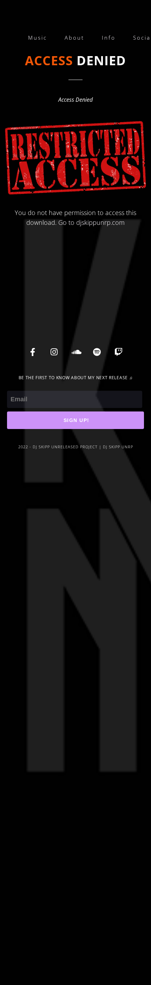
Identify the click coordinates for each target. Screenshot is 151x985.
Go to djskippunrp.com (91, 222)
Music (37, 37)
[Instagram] (54, 352)
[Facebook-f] (33, 352)
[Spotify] (97, 352)
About (74, 37)
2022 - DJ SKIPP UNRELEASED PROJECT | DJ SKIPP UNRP (75, 446)
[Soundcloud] (75, 352)
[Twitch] (118, 352)
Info (109, 37)
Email (14, 386)
